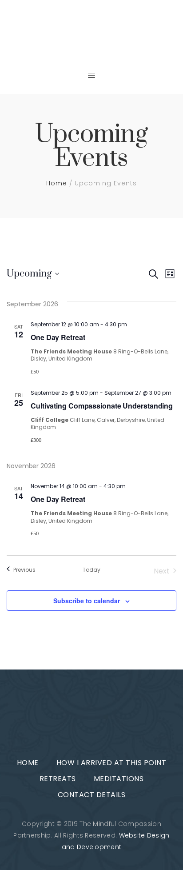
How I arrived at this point (111, 763)
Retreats (58, 779)
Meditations (119, 779)
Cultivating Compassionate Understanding (102, 406)
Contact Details (92, 795)
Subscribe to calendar (86, 600)
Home (56, 183)
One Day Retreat (58, 337)
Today (91, 569)
